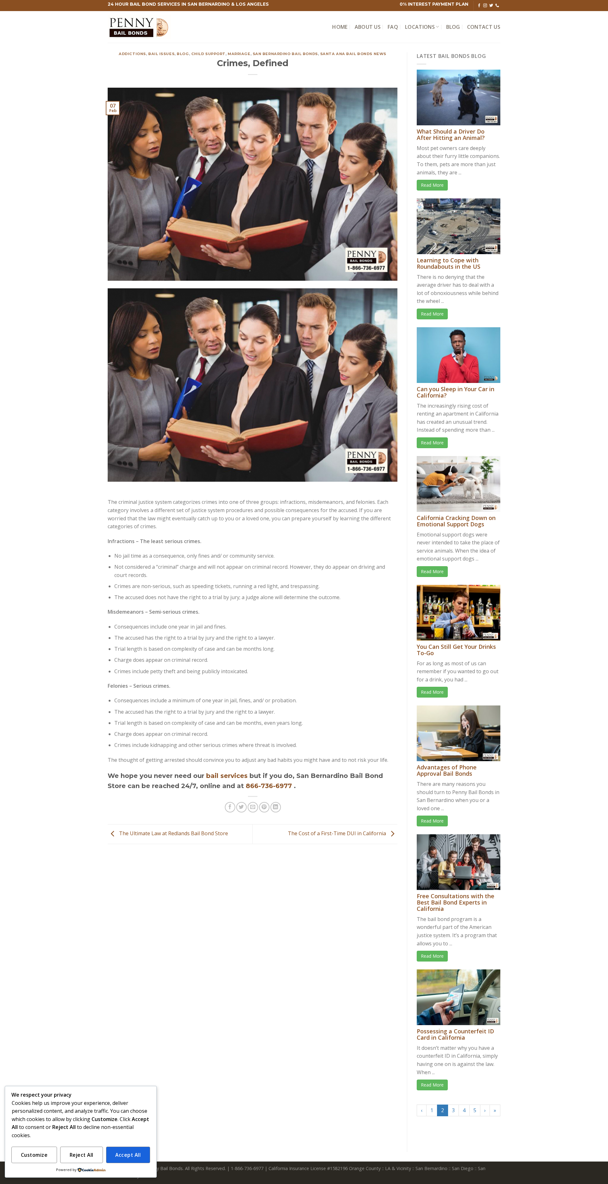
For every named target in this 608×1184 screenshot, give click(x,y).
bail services (227, 776)
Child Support (208, 54)
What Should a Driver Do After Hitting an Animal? (451, 134)
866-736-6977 (270, 786)
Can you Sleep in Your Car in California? (455, 392)
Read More (432, 185)
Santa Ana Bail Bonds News (353, 54)
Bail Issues (161, 54)
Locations (420, 26)
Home (339, 26)
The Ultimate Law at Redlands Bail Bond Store (173, 833)
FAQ (393, 26)
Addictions (132, 54)
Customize (34, 1154)
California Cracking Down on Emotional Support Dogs (456, 521)
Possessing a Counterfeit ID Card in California (455, 1034)
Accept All (128, 1154)
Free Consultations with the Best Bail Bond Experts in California (455, 902)
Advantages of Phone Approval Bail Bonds (447, 770)
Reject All (81, 1154)
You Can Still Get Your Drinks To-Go (456, 650)
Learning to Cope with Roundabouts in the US (448, 263)
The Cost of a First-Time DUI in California (337, 833)
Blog (453, 26)
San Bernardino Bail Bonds (285, 54)
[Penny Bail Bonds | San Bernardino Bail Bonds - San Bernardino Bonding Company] (139, 27)
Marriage (239, 54)
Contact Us (483, 26)
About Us (368, 26)
